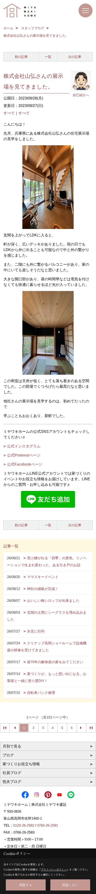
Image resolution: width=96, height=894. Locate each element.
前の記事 (21, 57)
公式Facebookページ (24, 464)
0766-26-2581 (47, 825)
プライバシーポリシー (54, 869)
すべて (9, 113)
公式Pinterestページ (23, 455)
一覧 (48, 57)
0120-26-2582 (23, 825)
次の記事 (74, 57)
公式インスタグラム (24, 446)
